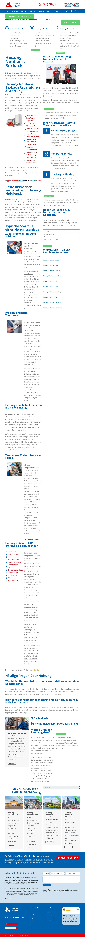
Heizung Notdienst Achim (51, 286)
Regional (14, 11)
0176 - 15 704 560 (48, 4)
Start (7, 11)
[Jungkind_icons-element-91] (75, 11)
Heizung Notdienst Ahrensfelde (52, 308)
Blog (57, 11)
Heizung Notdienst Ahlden (51, 297)
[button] (32, 539)
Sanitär (40, 11)
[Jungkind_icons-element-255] (71, 11)
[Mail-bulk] (67, 11)
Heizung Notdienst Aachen (51, 260)
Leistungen (33, 11)
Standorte (23, 11)
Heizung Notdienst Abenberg (51, 271)
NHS (20, 73)
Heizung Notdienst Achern (51, 281)
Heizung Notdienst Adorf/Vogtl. (52, 292)
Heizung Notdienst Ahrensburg (52, 302)
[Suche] (79, 787)
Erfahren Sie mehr (33, 539)
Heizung (49, 11)
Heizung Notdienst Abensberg (52, 276)
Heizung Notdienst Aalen (50, 265)
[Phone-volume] (78, 11)
